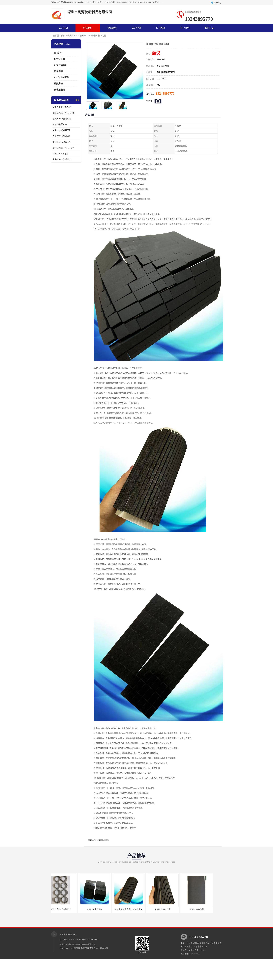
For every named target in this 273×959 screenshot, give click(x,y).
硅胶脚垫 (82, 36)
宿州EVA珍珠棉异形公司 (63, 148)
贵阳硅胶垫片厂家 (102, 909)
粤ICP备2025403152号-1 (88, 939)
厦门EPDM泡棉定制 (61, 142)
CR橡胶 (58, 53)
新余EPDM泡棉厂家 (61, 130)
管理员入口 (94, 948)
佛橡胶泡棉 (59, 90)
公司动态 (160, 28)
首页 (63, 36)
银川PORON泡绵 (136, 909)
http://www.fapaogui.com (98, 840)
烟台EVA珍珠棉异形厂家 (63, 113)
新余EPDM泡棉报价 (61, 136)
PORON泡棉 (60, 65)
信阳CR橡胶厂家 (60, 124)
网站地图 (104, 948)
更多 (77, 100)
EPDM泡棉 (59, 59)
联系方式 (209, 28)
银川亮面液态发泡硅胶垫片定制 (67, 909)
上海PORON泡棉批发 (62, 159)
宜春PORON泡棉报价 (62, 107)
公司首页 (63, 28)
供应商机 (87, 28)
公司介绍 (136, 28)
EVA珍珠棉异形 (61, 77)
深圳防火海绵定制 (61, 154)
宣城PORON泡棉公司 (62, 119)
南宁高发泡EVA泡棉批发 (170, 909)
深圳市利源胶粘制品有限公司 (72, 944)
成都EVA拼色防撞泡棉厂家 (204, 909)
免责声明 (85, 948)
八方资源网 (75, 948)
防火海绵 (58, 71)
